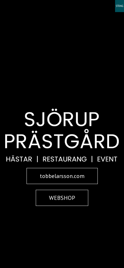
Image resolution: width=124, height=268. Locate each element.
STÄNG (119, 5)
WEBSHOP (62, 198)
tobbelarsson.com (62, 176)
